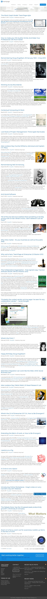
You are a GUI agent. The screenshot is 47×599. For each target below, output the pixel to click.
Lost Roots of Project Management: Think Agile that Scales (23, 132)
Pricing (19, 4)
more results (8, 548)
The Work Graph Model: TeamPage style (16, 15)
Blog (2, 572)
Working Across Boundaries (11, 85)
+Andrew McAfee (15, 418)
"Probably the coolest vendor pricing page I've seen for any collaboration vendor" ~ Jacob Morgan (23, 300)
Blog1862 (12, 340)
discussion (27, 456)
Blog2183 (11, 17)
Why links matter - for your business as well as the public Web (22, 240)
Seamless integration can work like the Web (11, 378)
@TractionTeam (17, 576)
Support (36, 4)
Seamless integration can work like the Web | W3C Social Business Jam (22, 371)
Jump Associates (26, 114)
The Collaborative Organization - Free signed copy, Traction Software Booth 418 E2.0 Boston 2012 (23, 270)
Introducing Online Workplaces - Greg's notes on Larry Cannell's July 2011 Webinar (21, 488)
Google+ (3, 474)
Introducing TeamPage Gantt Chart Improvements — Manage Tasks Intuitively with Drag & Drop (34, 568)
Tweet (27, 325)
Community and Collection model (14, 480)
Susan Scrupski (27, 474)
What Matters (21, 513)
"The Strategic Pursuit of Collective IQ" (25, 361)
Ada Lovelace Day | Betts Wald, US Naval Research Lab (21, 385)
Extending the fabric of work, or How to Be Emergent (21, 433)
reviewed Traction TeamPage (29, 327)
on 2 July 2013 (4, 64)
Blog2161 (11, 41)
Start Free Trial (40, 555)
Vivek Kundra (23, 287)
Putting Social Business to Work (25, 438)
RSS (15, 577)
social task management (13, 261)
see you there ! (14, 380)
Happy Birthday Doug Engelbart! (13, 354)
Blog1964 (11, 166)
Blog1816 (13, 415)
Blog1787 (11, 452)
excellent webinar (15, 494)
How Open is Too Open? (13, 90)
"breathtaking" (4, 142)
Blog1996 (12, 149)
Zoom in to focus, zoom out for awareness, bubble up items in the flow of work (23, 530)
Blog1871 (10, 303)
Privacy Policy (4, 584)
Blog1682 (10, 510)
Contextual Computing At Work (12, 110)
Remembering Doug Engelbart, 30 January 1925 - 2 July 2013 (23, 58)
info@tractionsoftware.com (18, 568)
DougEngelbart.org (29, 364)
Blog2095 (10, 86)
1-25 (2, 548)
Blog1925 (9, 243)
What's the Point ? (8, 338)
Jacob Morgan (18, 276)
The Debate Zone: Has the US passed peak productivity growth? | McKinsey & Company (21, 508)
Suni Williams (30, 153)
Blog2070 (10, 112)
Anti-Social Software (8, 194)
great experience (24, 397)
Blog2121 (9, 60)
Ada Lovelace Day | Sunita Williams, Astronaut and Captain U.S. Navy (22, 147)
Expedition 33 (4, 156)
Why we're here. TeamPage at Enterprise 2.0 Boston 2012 (22, 254)
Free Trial (43, 4)
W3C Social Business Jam (19, 377)
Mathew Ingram (5, 246)
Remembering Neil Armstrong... (13, 165)
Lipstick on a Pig (7, 450)
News (2, 571)
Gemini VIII (17, 187)
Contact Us (16, 570)
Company (24, 4)
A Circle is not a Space (9, 469)
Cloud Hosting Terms (5, 583)
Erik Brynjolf (24, 288)
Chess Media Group (18, 325)
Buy (18, 332)
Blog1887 (10, 273)
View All (26, 574)
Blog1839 (12, 374)
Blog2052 (10, 133)
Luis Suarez (12, 439)
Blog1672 (9, 533)
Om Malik (11, 250)
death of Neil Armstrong (12, 176)
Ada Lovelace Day (5, 152)
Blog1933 (9, 222)
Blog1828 (11, 387)
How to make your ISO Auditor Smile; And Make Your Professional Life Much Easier (20, 38)
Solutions (13, 4)
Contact (30, 4)
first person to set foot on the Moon (16, 180)
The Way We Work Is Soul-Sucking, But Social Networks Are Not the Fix (17, 21)
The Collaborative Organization (29, 208)
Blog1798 (11, 435)
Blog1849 (12, 356)
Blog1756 (9, 470)
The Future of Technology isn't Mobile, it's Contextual (14, 116)
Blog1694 (9, 490)
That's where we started (11, 266)
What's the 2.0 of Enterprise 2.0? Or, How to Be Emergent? (22, 413)
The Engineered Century (15, 175)
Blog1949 (10, 196)
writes (30, 226)
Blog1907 (10, 256)
